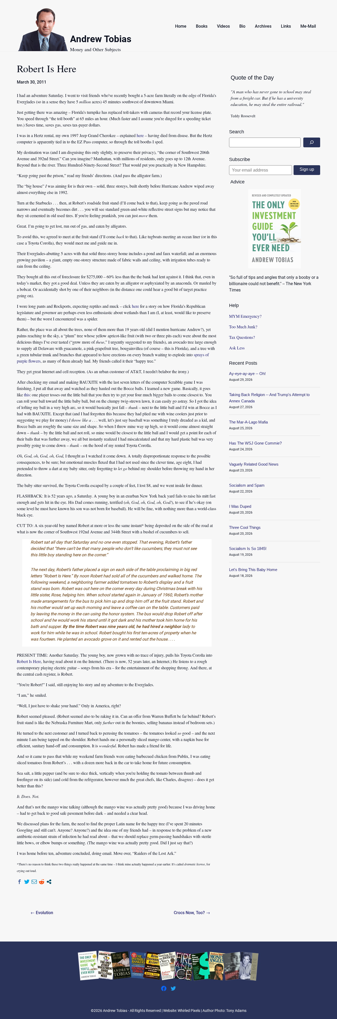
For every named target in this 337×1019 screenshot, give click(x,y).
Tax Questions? (242, 337)
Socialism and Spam (247, 485)
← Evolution (42, 912)
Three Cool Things (245, 527)
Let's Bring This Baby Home (253, 569)
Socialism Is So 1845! (247, 548)
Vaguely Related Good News (254, 464)
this (27, 394)
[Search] (311, 142)
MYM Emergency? (245, 316)
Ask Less (237, 347)
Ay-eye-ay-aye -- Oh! (247, 373)
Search (236, 131)
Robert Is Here (29, 661)
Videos (223, 26)
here (140, 135)
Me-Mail (308, 26)
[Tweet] (26, 881)
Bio (242, 26)
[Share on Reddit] (41, 881)
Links (286, 26)
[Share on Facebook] (19, 881)
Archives (263, 26)
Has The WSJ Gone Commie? (255, 443)
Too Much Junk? (243, 326)
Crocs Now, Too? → (192, 912)
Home (180, 26)
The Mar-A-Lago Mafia (248, 422)
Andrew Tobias (100, 40)
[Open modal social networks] (49, 881)
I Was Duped (240, 506)
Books (201, 26)
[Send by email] (34, 881)
